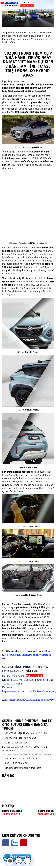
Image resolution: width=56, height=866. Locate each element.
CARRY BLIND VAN (45, 754)
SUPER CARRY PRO (30, 754)
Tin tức (18, 32)
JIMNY (10, 754)
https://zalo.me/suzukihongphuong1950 (31, 699)
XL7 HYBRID (18, 754)
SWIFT (4, 754)
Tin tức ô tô (30, 32)
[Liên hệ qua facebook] (10, 860)
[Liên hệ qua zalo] (18, 860)
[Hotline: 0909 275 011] (27, 860)
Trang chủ (7, 32)
